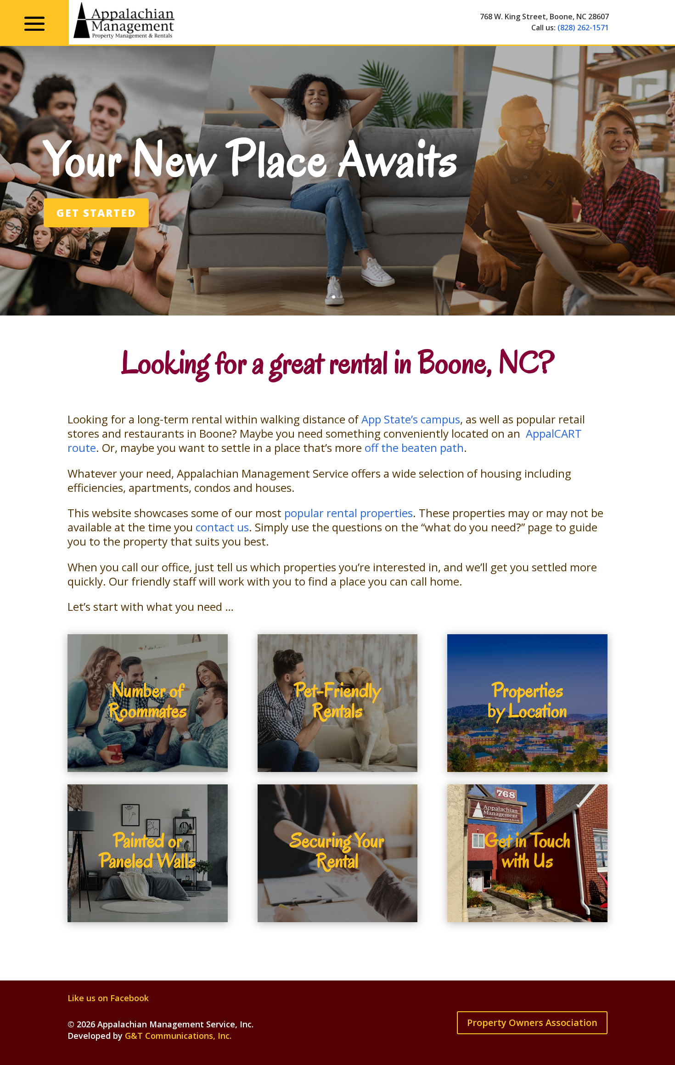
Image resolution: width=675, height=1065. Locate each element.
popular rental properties (348, 512)
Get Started (96, 213)
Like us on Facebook (108, 997)
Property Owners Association (532, 1022)
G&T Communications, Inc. (178, 1035)
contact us (222, 527)
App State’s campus (410, 419)
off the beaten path (414, 447)
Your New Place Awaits (251, 159)
